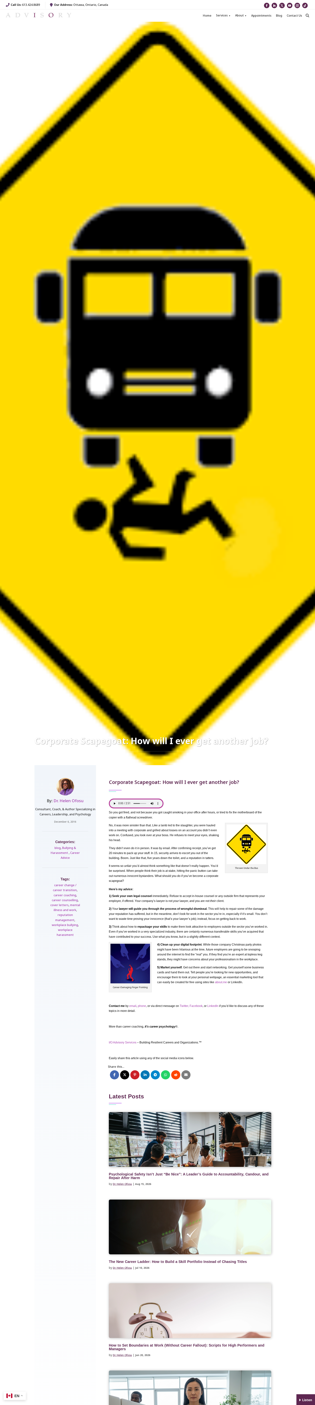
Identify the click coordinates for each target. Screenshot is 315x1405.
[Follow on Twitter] (282, 5)
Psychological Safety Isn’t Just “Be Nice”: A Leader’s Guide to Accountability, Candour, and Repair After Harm (189, 1176)
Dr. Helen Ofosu (68, 800)
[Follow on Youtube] (289, 5)
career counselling (65, 900)
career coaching (65, 895)
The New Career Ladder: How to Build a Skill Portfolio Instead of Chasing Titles (178, 1262)
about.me (221, 982)
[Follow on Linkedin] (274, 5)
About (239, 15)
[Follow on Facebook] (266, 5)
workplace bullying (65, 925)
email (132, 1005)
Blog (279, 16)
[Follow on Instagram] (297, 5)
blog (58, 848)
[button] (307, 15)
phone (142, 1005)
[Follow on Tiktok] (305, 5)
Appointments (261, 16)
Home (207, 16)
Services (222, 15)
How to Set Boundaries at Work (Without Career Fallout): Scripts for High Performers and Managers (186, 1347)
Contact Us (294, 16)
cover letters (59, 905)
